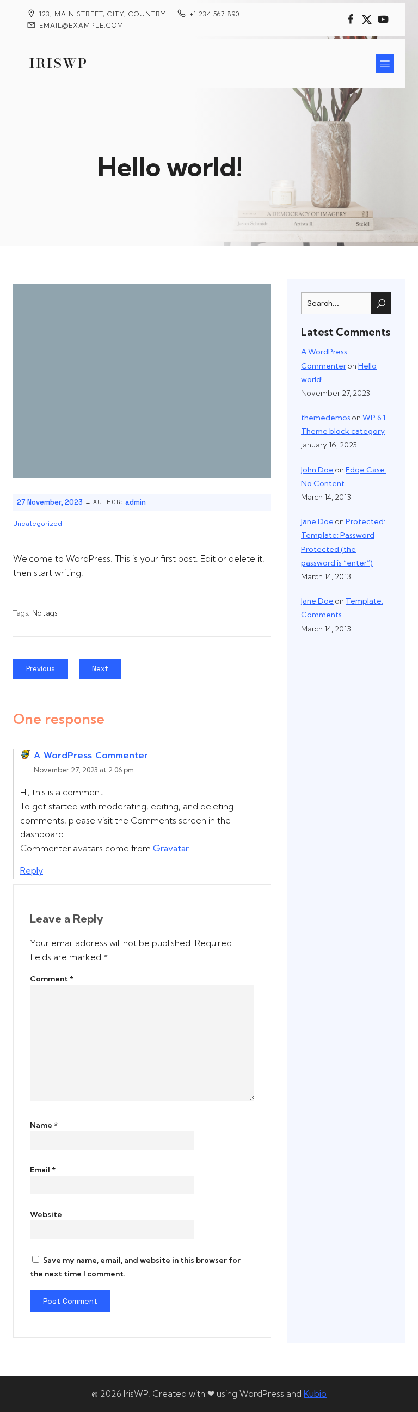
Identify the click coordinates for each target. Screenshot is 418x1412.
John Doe (317, 470)
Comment (51, 979)
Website (46, 1214)
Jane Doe (317, 521)
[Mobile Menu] (385, 63)
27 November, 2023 (50, 502)
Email (43, 1170)
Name (44, 1125)
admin (135, 502)
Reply (31, 870)
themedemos (326, 417)
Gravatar (171, 848)
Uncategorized (37, 523)
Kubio (315, 1393)
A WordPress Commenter (91, 755)
